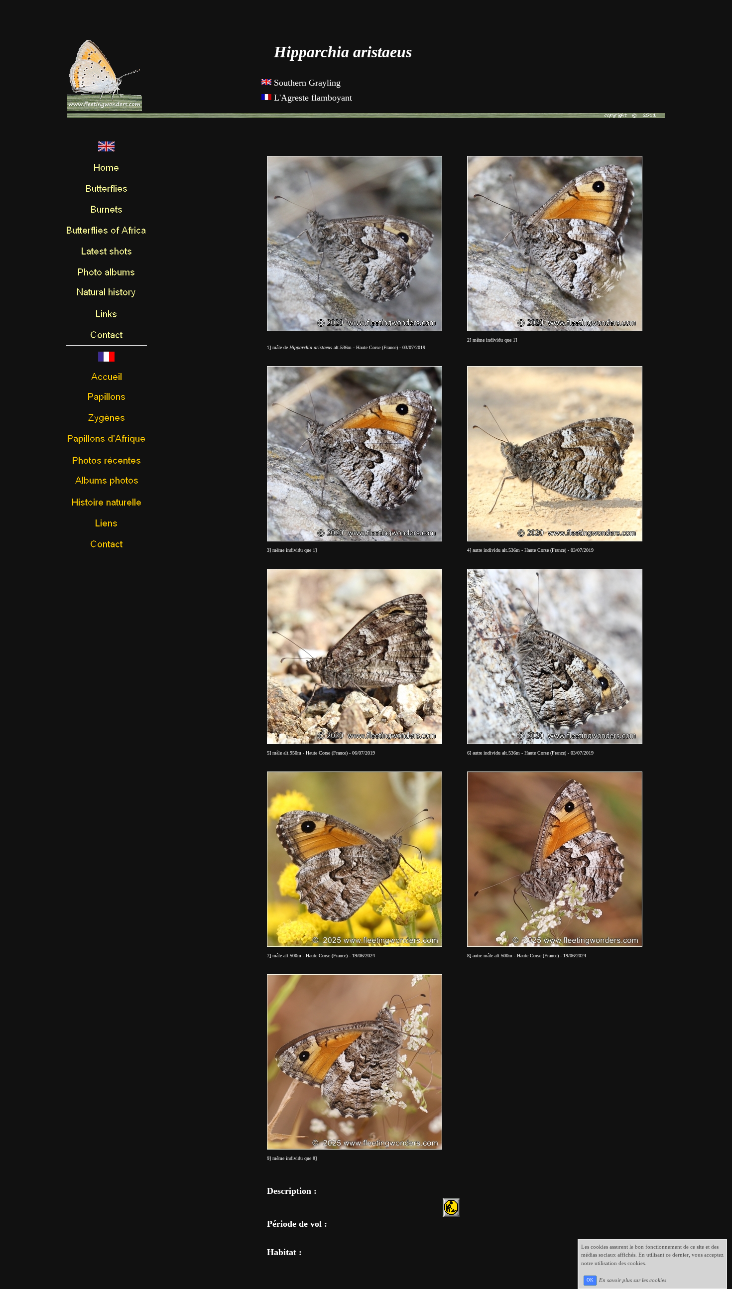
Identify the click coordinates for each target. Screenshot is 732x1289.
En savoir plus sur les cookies (632, 1280)
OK (590, 1280)
